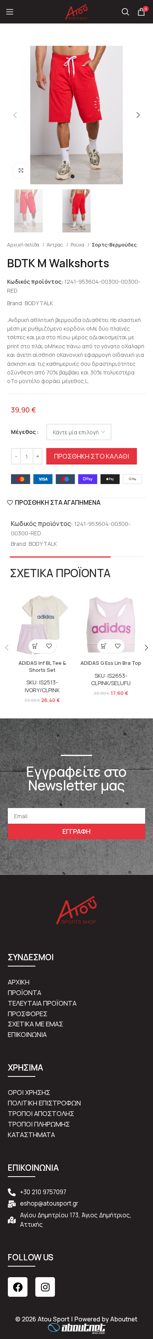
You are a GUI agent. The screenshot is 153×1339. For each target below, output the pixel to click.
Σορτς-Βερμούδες (114, 244)
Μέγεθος (23, 432)
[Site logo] (76, 11)
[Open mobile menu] (10, 12)
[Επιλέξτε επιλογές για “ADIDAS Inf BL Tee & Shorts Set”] (35, 646)
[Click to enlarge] (21, 170)
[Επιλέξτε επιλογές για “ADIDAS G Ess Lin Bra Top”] (104, 646)
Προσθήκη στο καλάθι (91, 456)
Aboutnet (123, 1319)
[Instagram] (45, 1287)
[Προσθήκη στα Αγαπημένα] (49, 646)
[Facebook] (17, 1287)
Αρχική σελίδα (23, 244)
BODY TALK (39, 303)
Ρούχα (78, 244)
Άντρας (55, 244)
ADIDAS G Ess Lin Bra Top (110, 663)
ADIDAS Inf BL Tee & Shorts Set (42, 666)
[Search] (125, 12)
